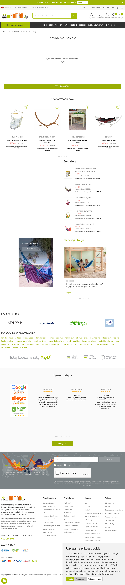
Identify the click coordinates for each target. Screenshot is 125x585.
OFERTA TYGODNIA (55, 25)
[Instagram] (122, 8)
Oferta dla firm (110, 506)
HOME (45, 25)
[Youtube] (108, 8)
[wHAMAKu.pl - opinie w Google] (19, 389)
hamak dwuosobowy (69, 344)
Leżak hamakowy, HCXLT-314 (16, 140)
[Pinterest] (118, 8)
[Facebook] (104, 8)
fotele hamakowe (8, 341)
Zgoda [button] (70, 579)
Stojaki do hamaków (47, 137)
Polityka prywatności (112, 513)
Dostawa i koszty (48, 503)
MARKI (66, 25)
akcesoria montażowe (110, 338)
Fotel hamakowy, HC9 (83, 198)
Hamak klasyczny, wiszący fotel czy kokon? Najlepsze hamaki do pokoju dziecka (84, 285)
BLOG (113, 25)
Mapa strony (109, 524)
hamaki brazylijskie (24, 341)
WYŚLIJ (109, 460)
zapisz (59, 465)
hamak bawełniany (89, 341)
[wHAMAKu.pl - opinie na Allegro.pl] (19, 400)
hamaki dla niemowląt (50, 344)
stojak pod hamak (101, 344)
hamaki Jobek (28, 338)
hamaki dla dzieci (39, 341)
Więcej (68, 293)
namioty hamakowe (19, 347)
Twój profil (67, 503)
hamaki (4, 338)
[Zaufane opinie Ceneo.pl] (16, 550)
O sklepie (88, 506)
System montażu (90, 530)
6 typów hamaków (91, 527)
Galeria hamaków (30, 243)
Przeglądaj (31, 249)
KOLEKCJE (73, 25)
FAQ (84, 7)
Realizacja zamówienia (72, 522)
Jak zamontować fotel (92, 533)
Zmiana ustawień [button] (94, 579)
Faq (86, 503)
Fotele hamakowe (16, 137)
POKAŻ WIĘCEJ (87, 485)
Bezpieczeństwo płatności (114, 510)
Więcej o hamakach (112, 517)
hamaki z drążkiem (73, 341)
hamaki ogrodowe (56, 338)
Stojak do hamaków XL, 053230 (47, 141)
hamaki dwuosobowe (73, 338)
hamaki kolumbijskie (56, 341)
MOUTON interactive (61, 575)
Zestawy (108, 137)
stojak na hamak (18, 344)
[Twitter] (113, 8)
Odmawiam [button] (80, 579)
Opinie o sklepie (110, 531)
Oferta (107, 527)
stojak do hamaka (33, 344)
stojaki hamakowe (106, 341)
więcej (60, 443)
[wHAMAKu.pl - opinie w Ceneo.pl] (19, 411)
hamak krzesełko (86, 344)
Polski (6, 7)
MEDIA (107, 25)
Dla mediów (109, 503)
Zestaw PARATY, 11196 (108, 140)
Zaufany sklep (110, 520)
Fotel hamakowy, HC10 (83, 211)
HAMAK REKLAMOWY (95, 25)
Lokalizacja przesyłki (71, 526)
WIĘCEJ (81, 2)
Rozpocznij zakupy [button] (15, 25)
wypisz (69, 465)
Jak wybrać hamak (91, 523)
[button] (91, 15)
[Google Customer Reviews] (26, 550)
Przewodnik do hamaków (93, 540)
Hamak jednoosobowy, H (84, 224)
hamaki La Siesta (15, 338)
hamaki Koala (41, 338)
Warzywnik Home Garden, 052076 (78, 141)
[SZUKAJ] (74, 16)
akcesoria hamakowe (92, 338)
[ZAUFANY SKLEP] (5, 550)
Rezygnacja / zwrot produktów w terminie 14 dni (51, 509)
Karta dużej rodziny (49, 536)
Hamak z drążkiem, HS (83, 184)
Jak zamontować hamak (93, 537)
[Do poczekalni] (26, 107)
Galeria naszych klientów (51, 526)
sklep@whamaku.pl (42, 7)
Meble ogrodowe (77, 137)
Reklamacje (89, 520)
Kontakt (87, 510)
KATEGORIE (82, 25)
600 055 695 (22, 7)
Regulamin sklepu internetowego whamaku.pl (70, 509)
